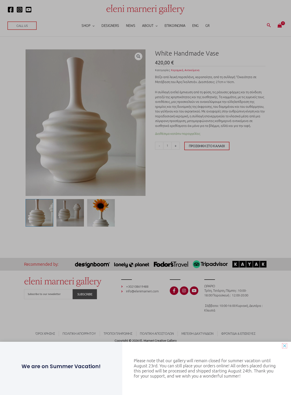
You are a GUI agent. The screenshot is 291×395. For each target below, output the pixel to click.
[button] (284, 346)
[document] (145, 197)
